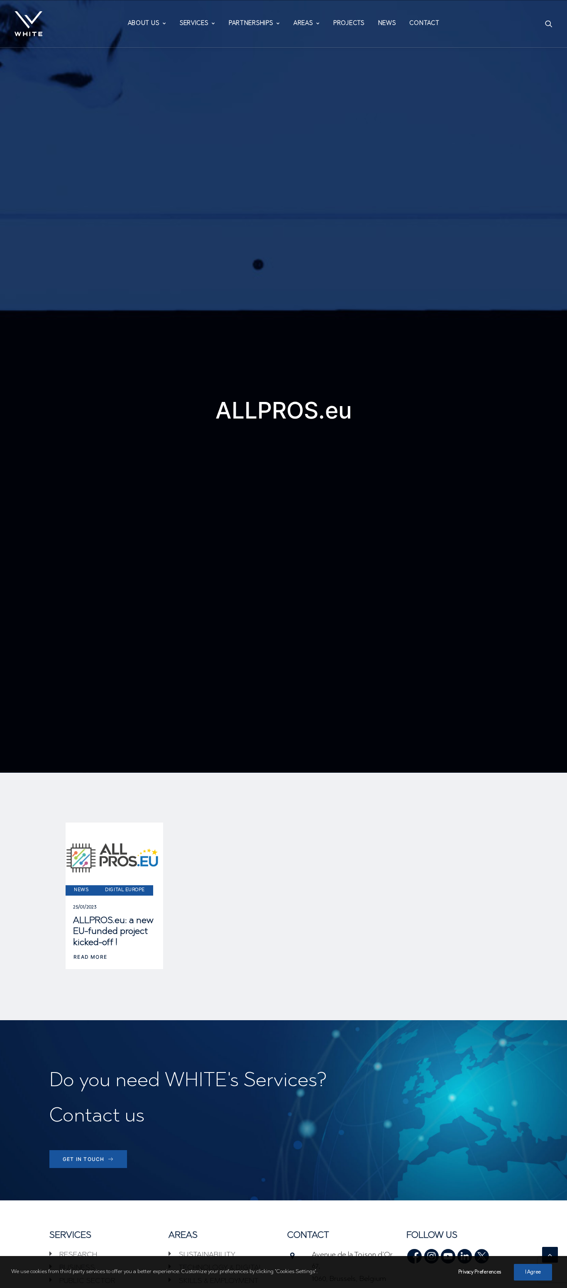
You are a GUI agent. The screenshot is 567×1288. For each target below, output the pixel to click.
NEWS (387, 24)
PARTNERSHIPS (251, 24)
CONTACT (424, 24)
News (81, 890)
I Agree (533, 1272)
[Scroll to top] (550, 1255)
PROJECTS (348, 24)
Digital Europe (125, 890)
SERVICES (194, 24)
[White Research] (28, 23)
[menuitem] (147, 23)
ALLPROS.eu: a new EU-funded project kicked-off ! (113, 932)
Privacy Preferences (479, 1272)
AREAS (303, 24)
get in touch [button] (83, 1159)
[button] (548, 23)
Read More (90, 957)
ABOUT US (143, 24)
